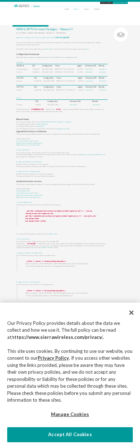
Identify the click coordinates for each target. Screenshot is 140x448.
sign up (104, 2)
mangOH (41, 126)
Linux (87, 49)
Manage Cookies (70, 414)
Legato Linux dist (63, 128)
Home (66, 9)
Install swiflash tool (23, 191)
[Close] (131, 313)
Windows (49, 49)
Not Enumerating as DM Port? (92, 154)
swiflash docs (52, 234)
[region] (70, 375)
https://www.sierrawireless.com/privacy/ (57, 337)
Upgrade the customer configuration (29, 143)
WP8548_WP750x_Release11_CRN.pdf (56, 122)
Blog (86, 9)
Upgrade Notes (42, 124)
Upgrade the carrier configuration (28, 145)
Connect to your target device (27, 141)
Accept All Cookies (70, 434)
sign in (109, 2)
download (89, 69)
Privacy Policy (53, 358)
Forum (96, 9)
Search (76, 9)
